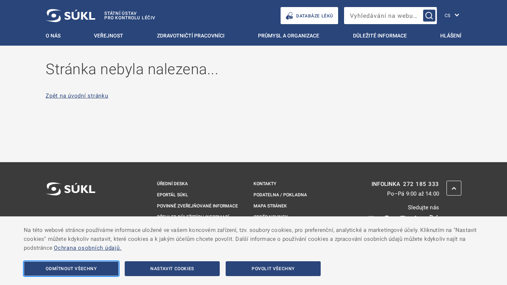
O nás (53, 36)
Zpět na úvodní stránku (77, 96)
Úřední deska (172, 183)
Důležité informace (380, 36)
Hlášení (450, 36)
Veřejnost (108, 36)
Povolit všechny (273, 268)
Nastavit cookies (172, 268)
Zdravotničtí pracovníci (191, 36)
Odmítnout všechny (71, 268)
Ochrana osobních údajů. (87, 248)
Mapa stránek (270, 206)
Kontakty (265, 183)
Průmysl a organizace (288, 36)
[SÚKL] (70, 208)
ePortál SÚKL (172, 194)
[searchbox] (390, 15)
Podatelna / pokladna (280, 194)
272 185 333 (421, 184)
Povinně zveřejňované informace (197, 206)
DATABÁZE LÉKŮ (314, 16)
